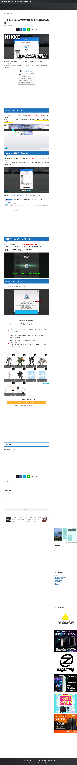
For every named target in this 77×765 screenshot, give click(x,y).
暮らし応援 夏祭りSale (27, 71)
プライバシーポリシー (68, 5)
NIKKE (6, 481)
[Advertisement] (16, 96)
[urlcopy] (35, 29)
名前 (6, 503)
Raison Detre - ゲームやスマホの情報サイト (16, 2)
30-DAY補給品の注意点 (24, 82)
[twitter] (17, 29)
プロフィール (56, 5)
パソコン (44, 5)
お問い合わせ (38, 8)
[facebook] (20, 29)
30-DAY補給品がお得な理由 (25, 78)
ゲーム (20, 5)
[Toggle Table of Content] (31, 74)
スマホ (32, 5)
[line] (28, 29)
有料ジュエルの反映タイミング (26, 80)
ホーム (8, 5)
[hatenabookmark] (24, 29)
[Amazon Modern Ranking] (46, 383)
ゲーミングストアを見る (26, 402)
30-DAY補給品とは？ (24, 76)
